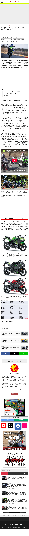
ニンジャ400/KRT (4, 41)
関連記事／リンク (6, 95)
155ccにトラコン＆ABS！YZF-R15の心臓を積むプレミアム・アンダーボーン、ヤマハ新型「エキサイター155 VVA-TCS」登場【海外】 (17, 485)
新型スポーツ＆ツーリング (6, 39)
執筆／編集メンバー (22, 523)
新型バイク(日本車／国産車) (7, 37)
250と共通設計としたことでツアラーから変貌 (11, 91)
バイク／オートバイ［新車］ (12, 515)
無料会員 (21, 419)
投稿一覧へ (14, 393)
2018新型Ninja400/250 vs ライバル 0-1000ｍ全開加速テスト (10, 334)
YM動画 (16, 37)
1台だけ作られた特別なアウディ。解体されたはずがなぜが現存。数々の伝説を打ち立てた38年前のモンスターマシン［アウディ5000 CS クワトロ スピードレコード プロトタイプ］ (17, 493)
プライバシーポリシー (9, 524)
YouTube (10, 389)
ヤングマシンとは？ (7, 523)
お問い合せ (22, 524)
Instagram (20, 389)
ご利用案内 (14, 523)
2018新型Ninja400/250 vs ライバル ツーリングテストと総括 (10, 348)
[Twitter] (14, 353)
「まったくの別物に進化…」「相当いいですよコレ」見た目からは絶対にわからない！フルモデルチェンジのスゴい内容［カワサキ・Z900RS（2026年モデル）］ (17, 500)
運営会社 (16, 524)
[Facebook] (5, 353)
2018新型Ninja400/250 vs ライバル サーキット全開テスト (10, 341)
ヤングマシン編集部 (13, 32)
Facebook (16, 389)
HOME (4, 515)
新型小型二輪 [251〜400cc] (18, 39)
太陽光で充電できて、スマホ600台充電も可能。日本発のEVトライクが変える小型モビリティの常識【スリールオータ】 (17, 478)
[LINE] (23, 353)
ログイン (7, 419)
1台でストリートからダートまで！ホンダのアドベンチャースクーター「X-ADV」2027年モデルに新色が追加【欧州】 (17, 508)
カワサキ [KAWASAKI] (13, 41)
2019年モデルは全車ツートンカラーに (10, 93)
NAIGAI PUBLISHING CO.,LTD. (13, 527)
